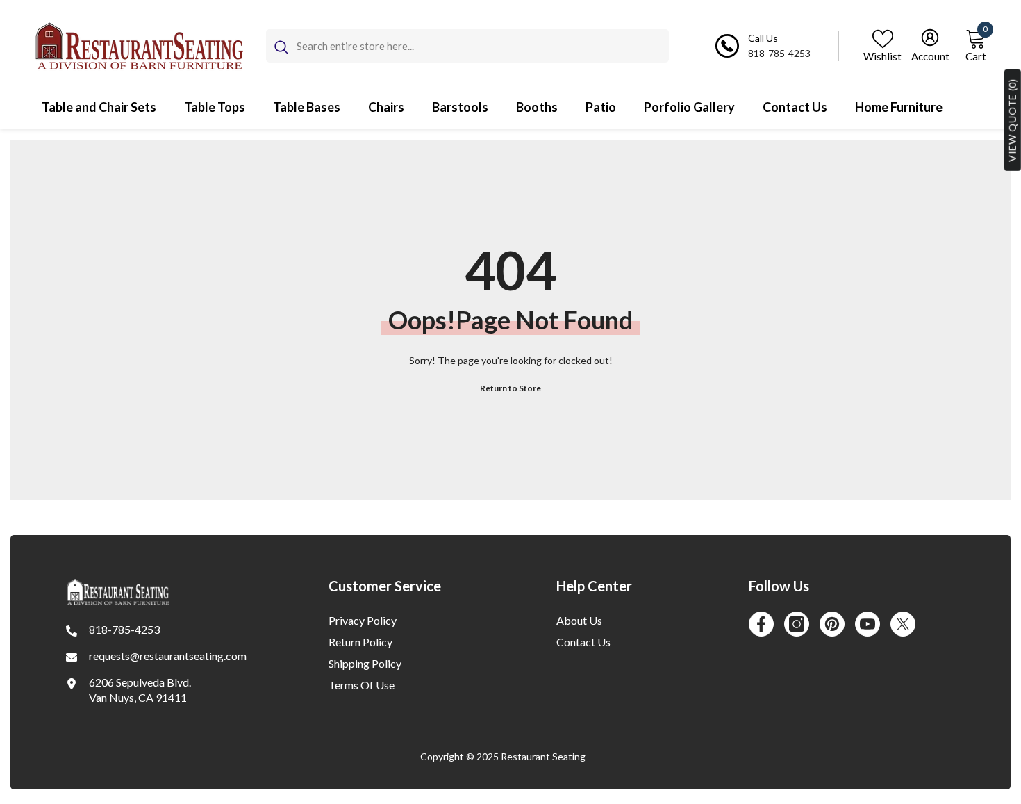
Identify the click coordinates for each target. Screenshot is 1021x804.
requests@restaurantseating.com (168, 655)
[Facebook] (761, 624)
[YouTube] (867, 624)
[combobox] (483, 46)
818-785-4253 (779, 53)
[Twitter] (902, 624)
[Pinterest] (832, 624)
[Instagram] (796, 624)
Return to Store (510, 388)
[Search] (467, 46)
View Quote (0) (1012, 120)
